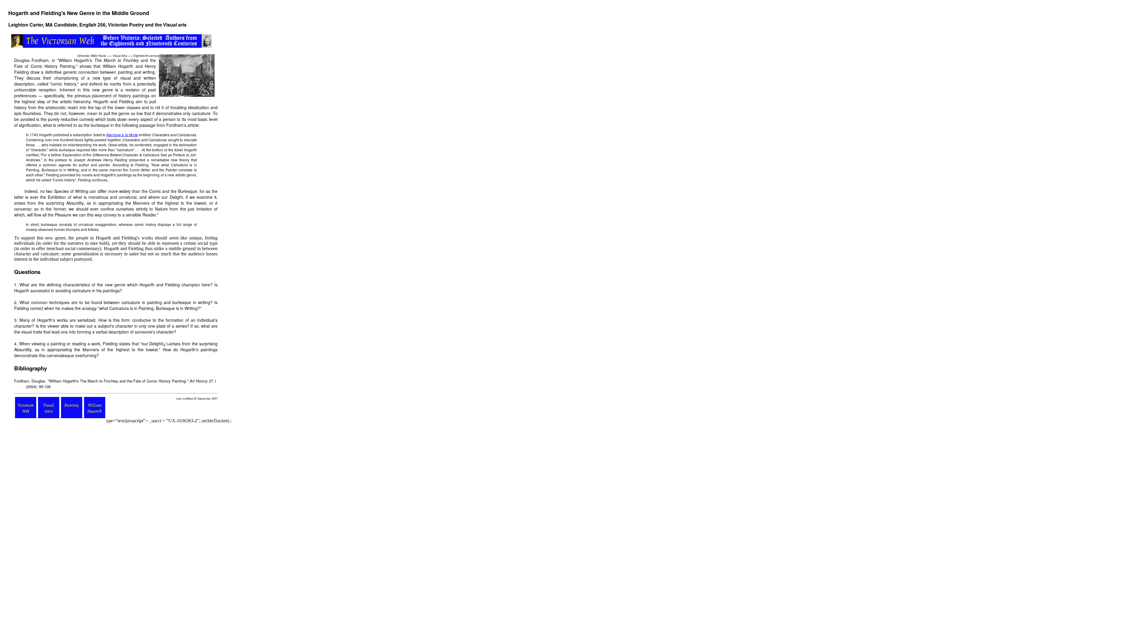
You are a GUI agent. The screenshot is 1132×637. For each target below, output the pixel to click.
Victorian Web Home (92, 56)
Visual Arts (120, 56)
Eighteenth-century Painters (153, 56)
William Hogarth (188, 56)
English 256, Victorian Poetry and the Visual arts (133, 24)
